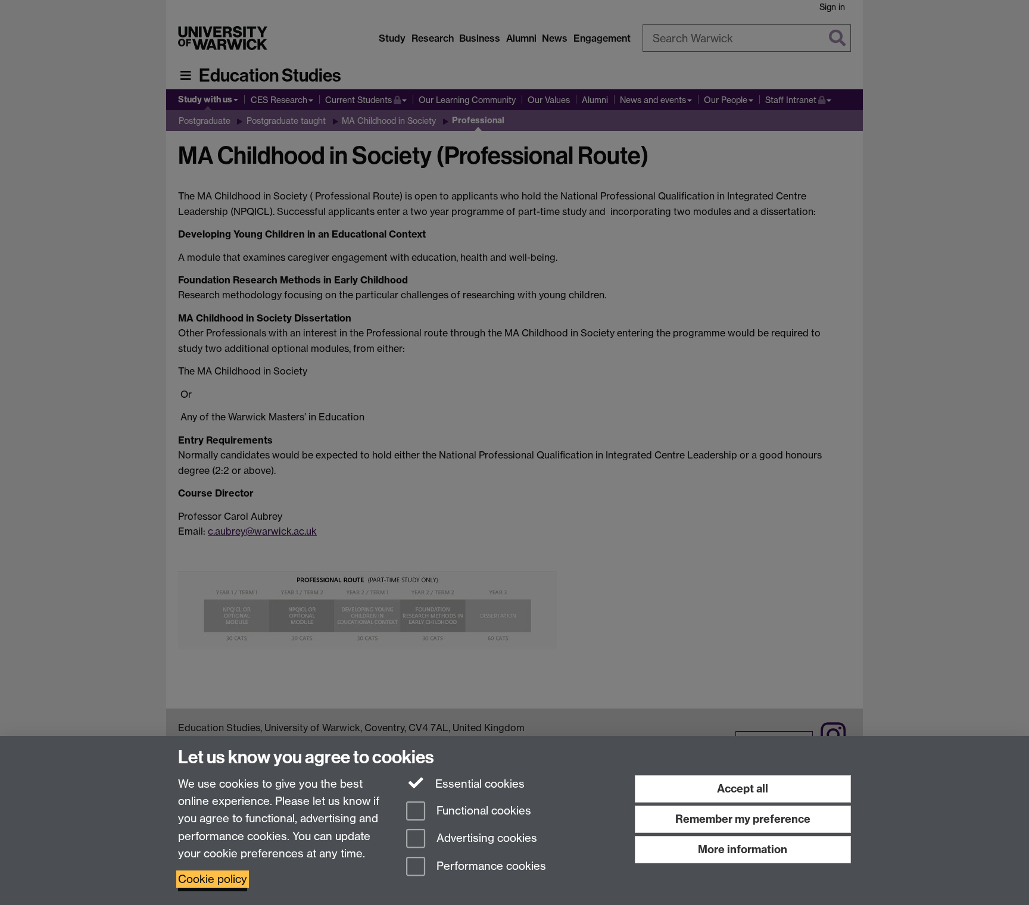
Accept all (742, 788)
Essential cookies (478, 784)
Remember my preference (742, 819)
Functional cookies (482, 810)
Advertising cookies (485, 838)
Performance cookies (490, 866)
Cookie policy (212, 879)
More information (742, 849)
